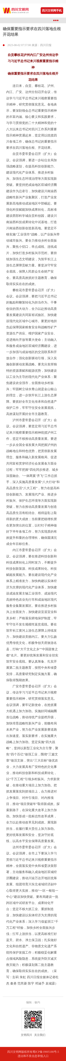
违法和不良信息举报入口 (33, 1055)
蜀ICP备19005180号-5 (46, 1051)
